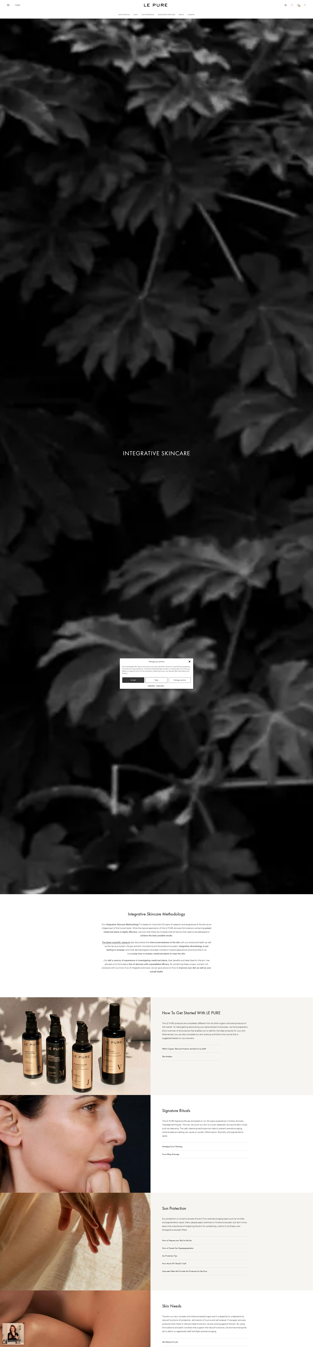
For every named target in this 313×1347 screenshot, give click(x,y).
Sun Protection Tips (169, 1255)
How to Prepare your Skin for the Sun (177, 1240)
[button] (189, 661)
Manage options (180, 680)
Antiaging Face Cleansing (172, 1146)
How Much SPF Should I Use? (174, 1263)
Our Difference (147, 15)
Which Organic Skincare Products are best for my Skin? (184, 1048)
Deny (156, 680)
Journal (191, 15)
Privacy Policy (160, 686)
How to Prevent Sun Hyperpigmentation (177, 1248)
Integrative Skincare (166, 15)
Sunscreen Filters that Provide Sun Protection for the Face (184, 1271)
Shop (136, 15)
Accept (133, 680)
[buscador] (285, 4)
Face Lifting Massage (170, 1154)
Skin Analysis (124, 15)
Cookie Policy (151, 686)
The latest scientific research (116, 942)
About (181, 15)
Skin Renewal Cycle (170, 1342)
